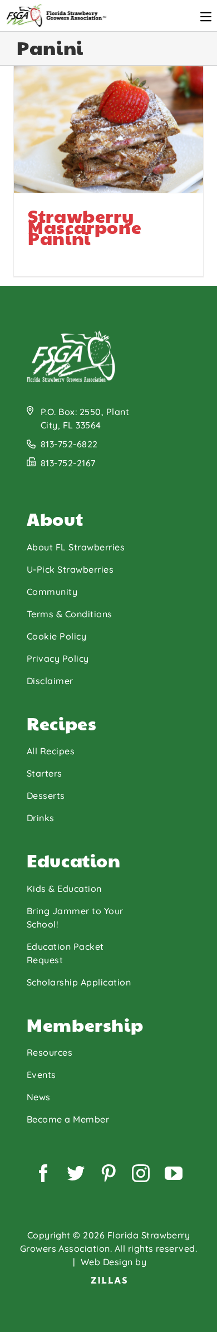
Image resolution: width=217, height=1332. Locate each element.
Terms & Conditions (69, 613)
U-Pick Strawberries (70, 569)
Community (52, 591)
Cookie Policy (56, 636)
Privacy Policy (58, 658)
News (39, 1096)
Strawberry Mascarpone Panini (56, 180)
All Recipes (51, 751)
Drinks (41, 817)
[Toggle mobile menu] (206, 16)
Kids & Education (64, 888)
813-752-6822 (69, 444)
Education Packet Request (65, 953)
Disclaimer (50, 680)
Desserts (46, 795)
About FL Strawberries (76, 547)
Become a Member (68, 1119)
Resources (49, 1052)
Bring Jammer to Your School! (75, 917)
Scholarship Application (79, 982)
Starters (44, 773)
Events (41, 1074)
